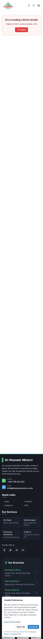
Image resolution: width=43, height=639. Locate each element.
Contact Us (8, 505)
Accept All (33, 627)
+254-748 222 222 (15, 482)
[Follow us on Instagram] (16, 550)
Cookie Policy (16, 634)
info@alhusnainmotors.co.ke (20, 488)
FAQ (26, 505)
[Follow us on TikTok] (10, 550)
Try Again (21, 29)
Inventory (28, 501)
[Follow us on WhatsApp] (23, 550)
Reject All (21, 627)
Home (6, 501)
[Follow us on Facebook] (4, 550)
